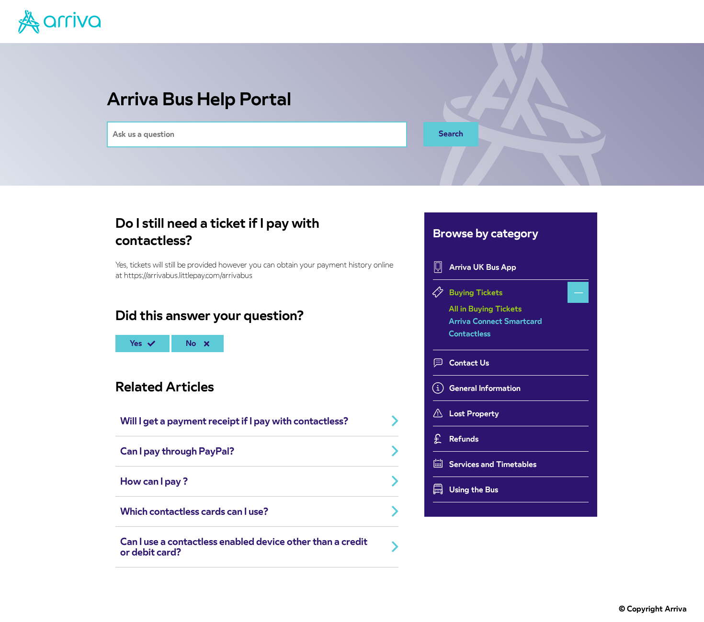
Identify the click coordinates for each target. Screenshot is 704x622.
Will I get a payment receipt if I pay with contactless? (234, 421)
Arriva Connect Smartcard (495, 321)
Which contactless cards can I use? (194, 511)
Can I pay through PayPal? (177, 451)
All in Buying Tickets (485, 309)
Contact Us (469, 363)
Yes (138, 343)
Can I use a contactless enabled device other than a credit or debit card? (243, 546)
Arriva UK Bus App (482, 267)
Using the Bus (473, 490)
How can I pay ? (154, 481)
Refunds (463, 439)
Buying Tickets (475, 293)
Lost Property (474, 414)
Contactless (469, 334)
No (193, 343)
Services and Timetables (492, 464)
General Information (485, 388)
